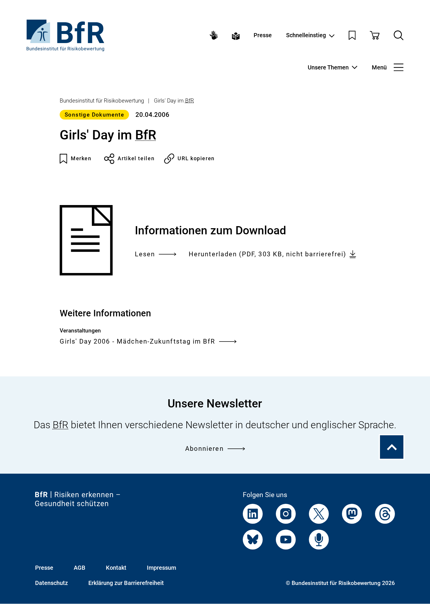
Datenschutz (51, 582)
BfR (189, 101)
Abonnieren (204, 448)
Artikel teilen (136, 158)
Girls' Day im (174, 101)
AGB (79, 567)
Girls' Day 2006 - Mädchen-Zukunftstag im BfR (137, 341)
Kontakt (116, 567)
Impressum (161, 567)
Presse (263, 35)
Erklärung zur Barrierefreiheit (126, 582)
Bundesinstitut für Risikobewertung (102, 101)
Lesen (145, 254)
